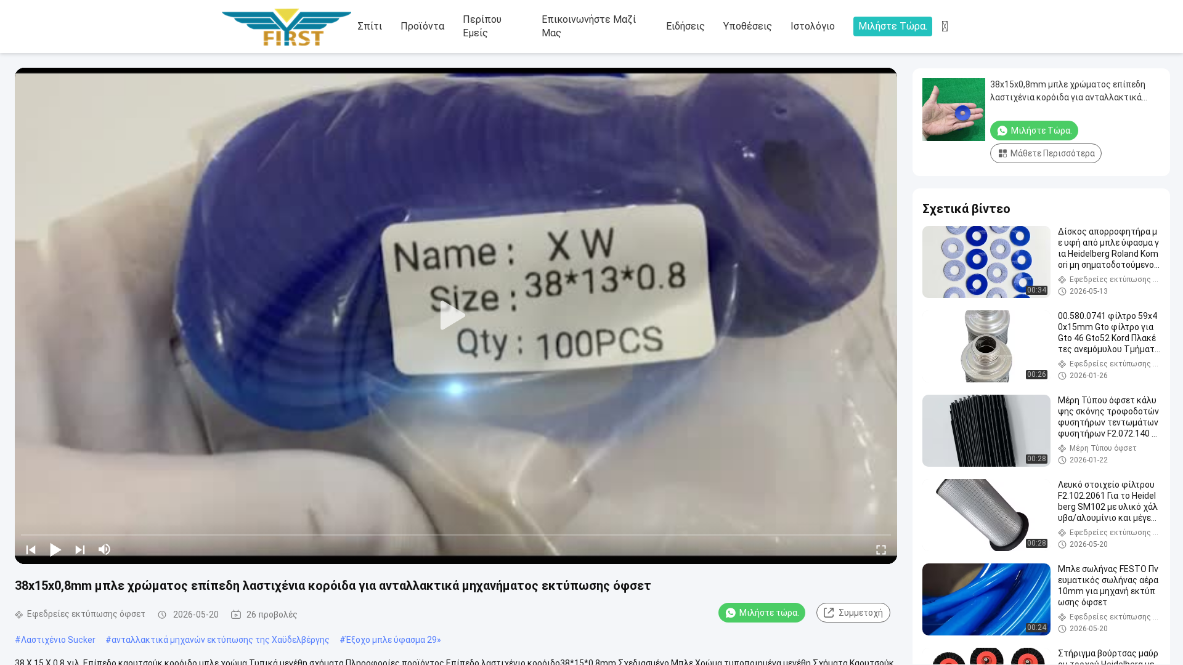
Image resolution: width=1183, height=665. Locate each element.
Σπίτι (369, 26)
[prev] (30, 549)
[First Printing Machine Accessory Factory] (289, 27)
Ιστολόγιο (813, 26)
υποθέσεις (747, 26)
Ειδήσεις (685, 26)
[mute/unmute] (104, 549)
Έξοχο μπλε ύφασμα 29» (393, 640)
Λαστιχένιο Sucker (58, 640)
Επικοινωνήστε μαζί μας (589, 26)
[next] (80, 549)
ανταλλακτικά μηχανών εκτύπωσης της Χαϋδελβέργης (221, 640)
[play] (456, 315)
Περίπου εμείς (482, 26)
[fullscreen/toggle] (881, 549)
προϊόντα (422, 26)
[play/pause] (55, 549)
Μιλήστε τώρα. (892, 26)
